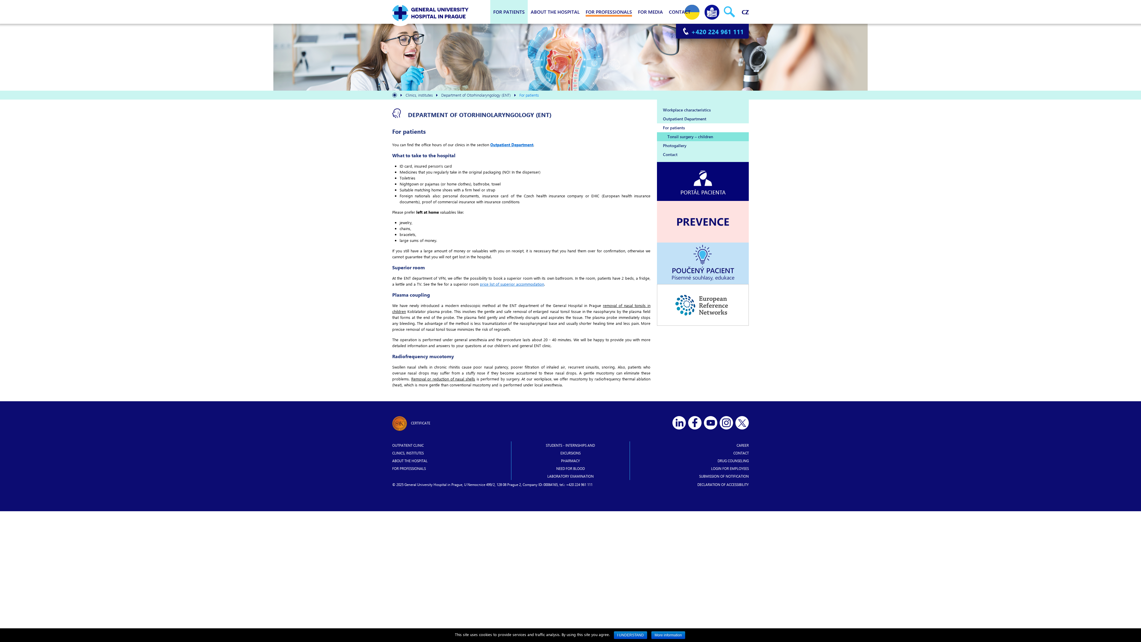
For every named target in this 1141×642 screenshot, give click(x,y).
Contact (680, 12)
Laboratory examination (570, 476)
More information (668, 635)
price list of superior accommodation (512, 284)
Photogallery (674, 145)
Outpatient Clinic (408, 445)
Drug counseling (733, 460)
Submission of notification (724, 476)
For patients (509, 12)
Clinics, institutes (408, 453)
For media (650, 12)
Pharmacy (570, 460)
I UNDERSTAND (630, 635)
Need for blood (570, 468)
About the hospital (555, 12)
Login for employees (730, 468)
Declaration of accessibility (723, 484)
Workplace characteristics (687, 110)
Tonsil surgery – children (690, 136)
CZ (745, 12)
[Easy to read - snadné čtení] (712, 11)
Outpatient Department (511, 144)
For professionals (609, 12)
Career (743, 445)
